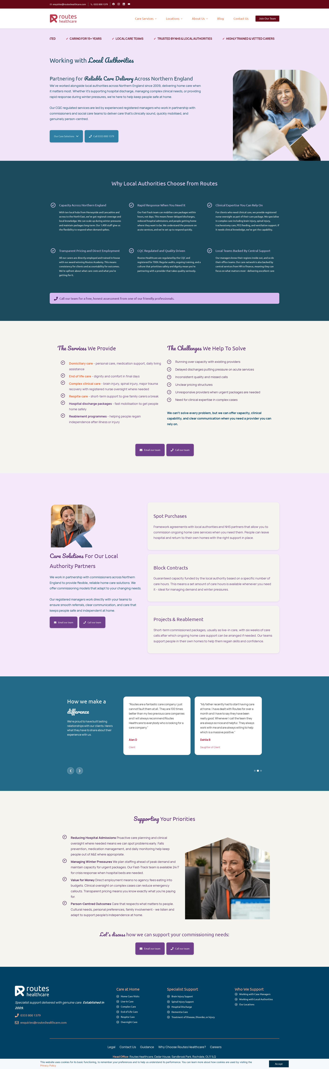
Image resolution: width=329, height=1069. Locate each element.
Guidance (147, 1047)
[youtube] (129, 4)
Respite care (78, 396)
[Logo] (63, 18)
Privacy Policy (48, 1065)
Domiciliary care (81, 363)
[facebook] (113, 4)
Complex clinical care (85, 384)
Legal (111, 1047)
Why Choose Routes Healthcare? (182, 1047)
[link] (32, 988)
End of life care (80, 376)
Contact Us (128, 1047)
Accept (279, 1063)
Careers (215, 1047)
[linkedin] (124, 4)
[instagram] (119, 4)
